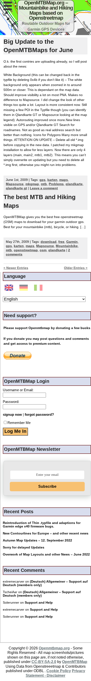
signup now (12, 414)
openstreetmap (26, 250)
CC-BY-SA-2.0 (44, 661)
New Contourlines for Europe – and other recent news (45, 533)
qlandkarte (74, 184)
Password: (11, 402)
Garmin (72, 242)
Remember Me (19, 423)
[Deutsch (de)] (24, 288)
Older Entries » (76, 268)
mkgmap (32, 184)
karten (52, 180)
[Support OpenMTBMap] (18, 355)
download (48, 242)
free (61, 242)
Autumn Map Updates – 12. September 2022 (37, 540)
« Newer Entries (16, 268)
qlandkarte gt (16, 188)
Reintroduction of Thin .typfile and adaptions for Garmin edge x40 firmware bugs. (41, 524)
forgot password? (39, 414)
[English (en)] (10, 288)
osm (43, 250)
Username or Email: (18, 390)
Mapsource (15, 184)
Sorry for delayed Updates (23, 547)
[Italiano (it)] (39, 288)
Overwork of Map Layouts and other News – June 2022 (46, 554)
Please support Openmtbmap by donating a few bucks (47, 328)
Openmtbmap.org (54, 648)
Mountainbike (67, 246)
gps (42, 180)
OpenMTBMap (74, 661)
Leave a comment (44, 188)
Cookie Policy (58, 671)
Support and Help (39, 602)
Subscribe (47, 486)
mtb (44, 184)
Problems (56, 184)
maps (63, 180)
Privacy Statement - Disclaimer (55, 673)
